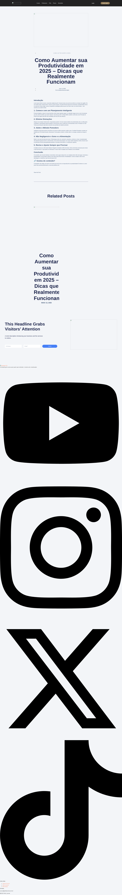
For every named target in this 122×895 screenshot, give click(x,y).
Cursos (38, 3)
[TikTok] (61, 879)
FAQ (50, 3)
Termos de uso (6, 883)
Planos (54, 3)
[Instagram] (61, 617)
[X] (61, 739)
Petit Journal (6, 885)
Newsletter (60, 3)
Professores (44, 3)
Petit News (5, 886)
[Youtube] (61, 477)
